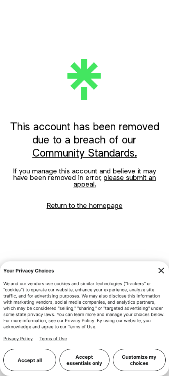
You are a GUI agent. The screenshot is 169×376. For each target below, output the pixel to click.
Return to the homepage (85, 205)
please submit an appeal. (114, 181)
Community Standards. (84, 152)
